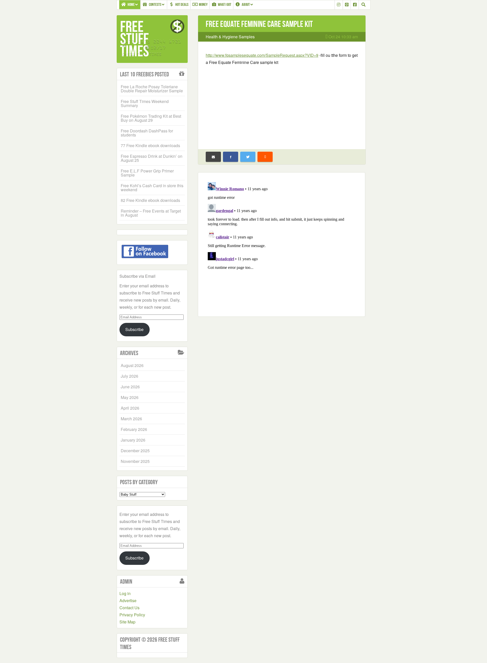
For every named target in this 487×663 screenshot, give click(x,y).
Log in (125, 593)
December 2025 (135, 450)
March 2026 (131, 419)
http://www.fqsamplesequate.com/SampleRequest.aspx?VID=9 (262, 55)
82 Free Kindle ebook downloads (150, 200)
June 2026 (130, 387)
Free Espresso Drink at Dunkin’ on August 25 (151, 158)
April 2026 (130, 408)
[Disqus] (281, 243)
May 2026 (129, 397)
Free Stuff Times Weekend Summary (145, 103)
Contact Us (129, 607)
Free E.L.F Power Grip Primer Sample (147, 173)
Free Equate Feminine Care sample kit (259, 24)
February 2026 (134, 429)
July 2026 (129, 376)
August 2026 (132, 365)
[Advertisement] (282, 103)
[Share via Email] (213, 157)
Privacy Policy (132, 615)
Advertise (127, 600)
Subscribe (134, 329)
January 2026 (133, 440)
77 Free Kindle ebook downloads (150, 145)
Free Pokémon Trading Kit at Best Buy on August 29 (151, 118)
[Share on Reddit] (265, 157)
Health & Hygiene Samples (230, 37)
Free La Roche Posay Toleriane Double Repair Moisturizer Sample (152, 89)
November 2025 (135, 461)
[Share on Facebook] (230, 157)
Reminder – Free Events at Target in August (151, 213)
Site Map (127, 622)
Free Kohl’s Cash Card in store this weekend (152, 188)
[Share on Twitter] (247, 157)
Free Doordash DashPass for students (147, 133)
